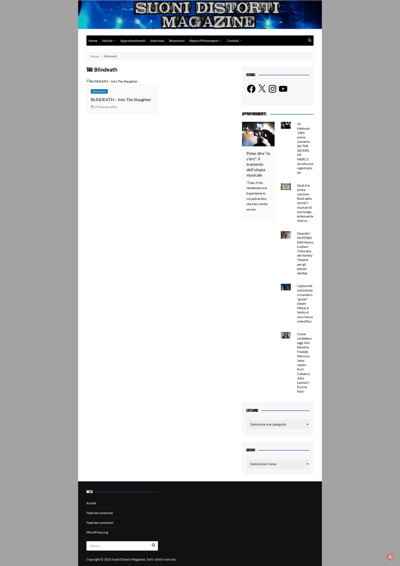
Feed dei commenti (99, 523)
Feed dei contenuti (99, 513)
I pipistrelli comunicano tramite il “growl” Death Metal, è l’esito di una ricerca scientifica (305, 303)
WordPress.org (97, 532)
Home (93, 41)
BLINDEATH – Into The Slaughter (121, 99)
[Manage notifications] (390, 556)
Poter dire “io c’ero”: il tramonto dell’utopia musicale (258, 164)
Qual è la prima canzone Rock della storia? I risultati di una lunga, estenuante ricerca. (305, 203)
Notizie (107, 41)
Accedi (91, 503)
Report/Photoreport (204, 41)
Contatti (233, 41)
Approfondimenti (132, 41)
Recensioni (177, 41)
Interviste (157, 41)
